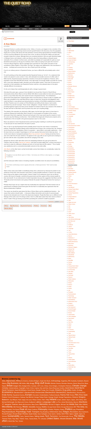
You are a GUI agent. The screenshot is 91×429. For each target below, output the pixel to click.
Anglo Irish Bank (72, 60)
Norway (70, 262)
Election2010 (71, 155)
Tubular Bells (71, 354)
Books (69, 80)
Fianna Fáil (71, 174)
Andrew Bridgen (72, 58)
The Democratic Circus (73, 342)
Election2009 (71, 153)
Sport (69, 327)
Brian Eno (70, 90)
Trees (69, 352)
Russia (70, 312)
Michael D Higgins (72, 247)
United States (71, 359)
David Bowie (71, 127)
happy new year (72, 202)
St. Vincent (70, 329)
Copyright (70, 116)
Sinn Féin (70, 322)
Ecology (70, 146)
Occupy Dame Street (73, 266)
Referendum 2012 (72, 301)
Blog (8, 26)
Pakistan (70, 273)
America (70, 56)
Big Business (14, 205)
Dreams (70, 140)
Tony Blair (70, 348)
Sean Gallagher (72, 316)
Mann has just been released (37, 134)
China (69, 105)
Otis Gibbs (70, 271)
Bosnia (70, 84)
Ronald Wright (71, 311)
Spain (69, 325)
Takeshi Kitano (71, 335)
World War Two (72, 367)
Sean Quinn (71, 318)
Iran (69, 206)
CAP (69, 101)
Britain (69, 93)
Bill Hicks (70, 75)
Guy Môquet (71, 198)
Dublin (70, 144)
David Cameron (72, 131)
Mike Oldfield (71, 252)
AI (68, 54)
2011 (69, 48)
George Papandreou (73, 193)
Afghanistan (71, 50)
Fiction (30, 29)
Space (69, 324)
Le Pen (70, 232)
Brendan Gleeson (72, 86)
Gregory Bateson (72, 196)
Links (17, 26)
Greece (70, 194)
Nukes (69, 264)
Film (69, 178)
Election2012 (71, 159)
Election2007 (71, 150)
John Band (7, 149)
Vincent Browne (72, 361)
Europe (70, 166)
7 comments (51, 201)
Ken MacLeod (71, 221)
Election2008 (71, 151)
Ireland (70, 209)
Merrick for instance (24, 142)
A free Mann (10, 44)
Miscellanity (71, 254)
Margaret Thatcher (72, 239)
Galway (70, 185)
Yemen (70, 369)
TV (69, 355)
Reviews (24, 29)
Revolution (71, 305)
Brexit (69, 88)
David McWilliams (72, 133)
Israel (69, 211)
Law (69, 230)
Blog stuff (70, 78)
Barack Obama (72, 71)
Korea (69, 223)
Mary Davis (71, 243)
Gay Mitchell (71, 187)
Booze (69, 82)
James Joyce (71, 213)
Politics (36, 205)
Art (69, 65)
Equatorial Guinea (26, 205)
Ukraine (70, 357)
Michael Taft (71, 249)
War (50, 205)
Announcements (15, 29)
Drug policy (71, 142)
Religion (70, 303)
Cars (69, 103)
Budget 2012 (71, 97)
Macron (70, 236)
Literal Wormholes (72, 234)
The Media (70, 344)
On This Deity (71, 269)
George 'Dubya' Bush (73, 189)
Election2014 (71, 161)
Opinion (6, 29)
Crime (69, 120)
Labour (70, 226)
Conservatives (71, 114)
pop (69, 290)
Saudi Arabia (71, 314)
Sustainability (71, 331)
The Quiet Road (17, 3)
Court (69, 118)
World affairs (8, 208)
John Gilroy (71, 217)
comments (10, 38)
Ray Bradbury (71, 299)
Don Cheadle (71, 136)
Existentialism (71, 170)
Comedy (70, 112)
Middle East (71, 251)
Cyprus (70, 121)
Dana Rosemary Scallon (74, 125)
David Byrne (71, 129)
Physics (70, 284)
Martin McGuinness (73, 241)
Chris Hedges (71, 106)
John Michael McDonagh (74, 219)
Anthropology (71, 62)
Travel (69, 350)
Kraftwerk (70, 224)
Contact (38, 26)
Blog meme (44, 29)
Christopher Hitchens (73, 108)
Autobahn (70, 69)
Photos (70, 282)
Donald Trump (71, 138)
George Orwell (71, 191)
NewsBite (70, 260)
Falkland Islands (72, 172)
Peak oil (70, 277)
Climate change (72, 110)
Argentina (70, 63)
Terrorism (43, 205)
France (70, 181)
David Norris (71, 135)
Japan (69, 215)
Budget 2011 (71, 95)
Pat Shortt (70, 275)
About (27, 26)
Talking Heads (71, 337)
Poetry (37, 29)
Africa (6, 205)
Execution (70, 168)
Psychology (71, 296)
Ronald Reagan (72, 309)
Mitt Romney (71, 256)
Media (52, 29)
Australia (70, 67)
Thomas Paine (71, 346)
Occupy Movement (72, 267)
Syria (69, 333)
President (70, 292)
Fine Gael (70, 179)
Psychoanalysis (72, 294)
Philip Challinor (72, 279)
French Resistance (72, 183)
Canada (70, 99)
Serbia (70, 320)
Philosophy (71, 281)
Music (69, 258)
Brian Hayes (71, 92)
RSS (67, 26)
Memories (70, 245)
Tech (69, 339)
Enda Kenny (71, 163)
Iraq (69, 208)
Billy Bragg (71, 77)
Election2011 (71, 157)
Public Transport (72, 297)
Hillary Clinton (71, 204)
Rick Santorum (71, 307)
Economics (71, 148)
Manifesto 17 (71, 238)
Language (70, 228)
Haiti (69, 200)
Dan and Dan (71, 123)
